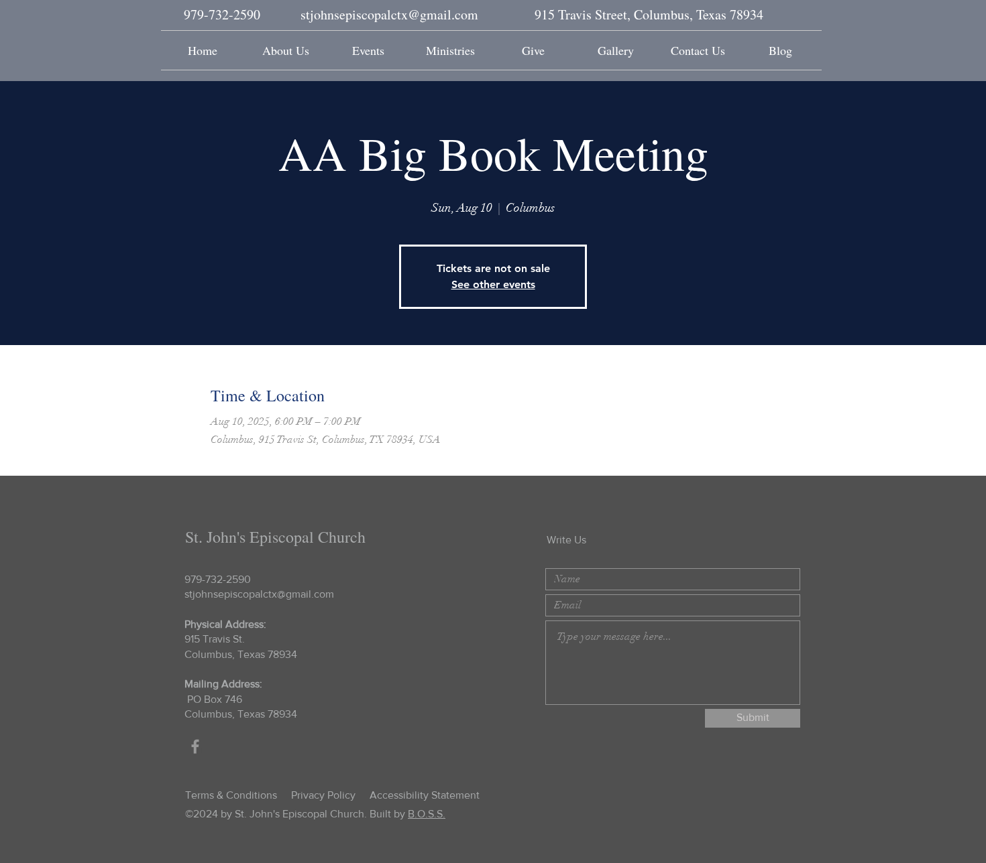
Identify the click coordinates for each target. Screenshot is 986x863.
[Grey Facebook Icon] (195, 746)
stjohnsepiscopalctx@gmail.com (389, 14)
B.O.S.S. (426, 813)
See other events (493, 284)
